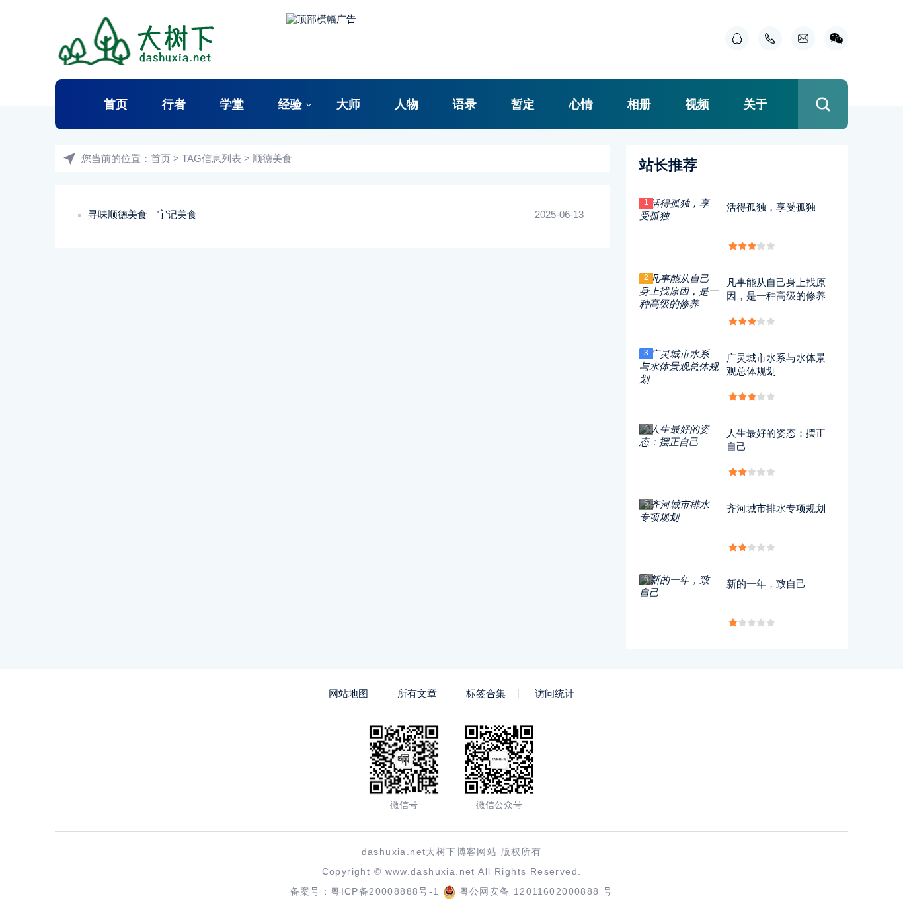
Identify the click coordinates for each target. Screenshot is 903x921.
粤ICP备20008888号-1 (385, 891)
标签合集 (486, 693)
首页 (116, 104)
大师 (348, 104)
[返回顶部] (861, 813)
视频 (697, 104)
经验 (290, 104)
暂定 (523, 104)
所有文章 (417, 693)
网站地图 (348, 693)
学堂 (232, 104)
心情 (581, 104)
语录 (465, 104)
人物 (406, 104)
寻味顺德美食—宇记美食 (142, 214)
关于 (755, 104)
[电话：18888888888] (767, 38)
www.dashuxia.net (430, 871)
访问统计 (554, 693)
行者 (174, 104)
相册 (639, 104)
